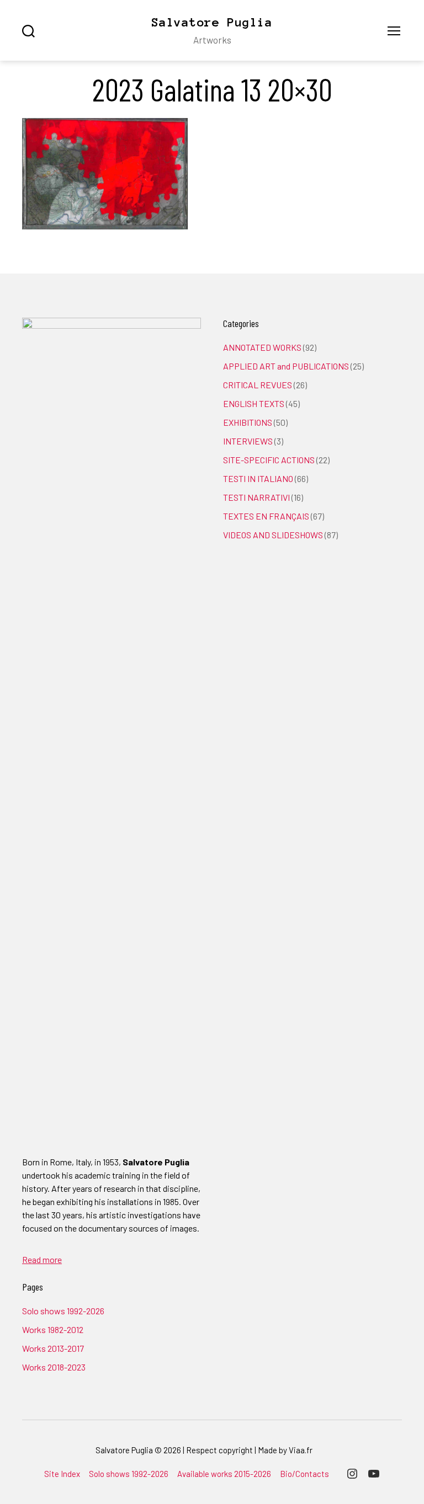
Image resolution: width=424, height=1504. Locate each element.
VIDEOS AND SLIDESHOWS (273, 534)
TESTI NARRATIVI (256, 497)
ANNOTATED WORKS (262, 347)
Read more (42, 1259)
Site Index (62, 1474)
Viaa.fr (300, 1450)
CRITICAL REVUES (257, 384)
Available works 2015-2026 (224, 1474)
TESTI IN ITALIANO (258, 478)
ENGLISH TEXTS (253, 403)
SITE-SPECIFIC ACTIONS (269, 459)
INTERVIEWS (248, 441)
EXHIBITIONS (247, 422)
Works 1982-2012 (52, 1329)
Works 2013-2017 (53, 1348)
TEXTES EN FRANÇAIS (266, 516)
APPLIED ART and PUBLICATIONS (286, 366)
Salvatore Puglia (212, 22)
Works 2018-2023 (54, 1367)
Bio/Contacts (304, 1474)
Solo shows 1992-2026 (63, 1310)
